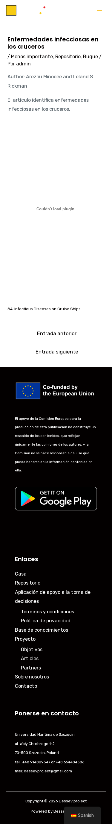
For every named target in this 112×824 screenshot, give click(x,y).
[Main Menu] (99, 10)
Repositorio (68, 56)
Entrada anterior (56, 333)
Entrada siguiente (56, 352)
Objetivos (31, 649)
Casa (21, 574)
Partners (31, 668)
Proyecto (25, 639)
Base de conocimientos (41, 630)
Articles (30, 658)
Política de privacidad (45, 621)
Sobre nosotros (32, 677)
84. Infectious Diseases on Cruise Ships (44, 309)
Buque (90, 56)
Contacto (26, 686)
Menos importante (32, 56)
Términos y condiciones (47, 612)
